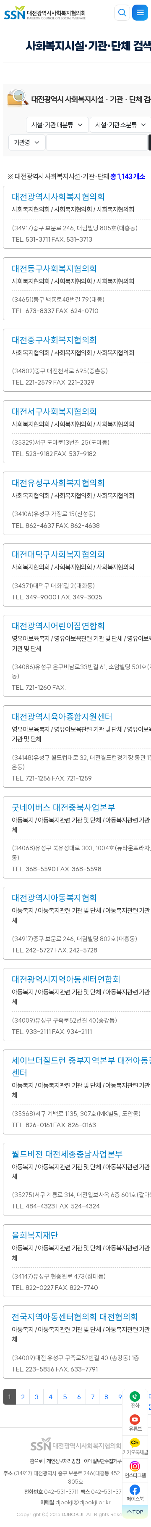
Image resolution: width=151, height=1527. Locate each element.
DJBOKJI (72, 1514)
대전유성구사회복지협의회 (58, 482)
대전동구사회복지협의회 (54, 268)
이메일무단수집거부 (102, 1461)
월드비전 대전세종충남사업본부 (67, 1154)
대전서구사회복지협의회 (54, 411)
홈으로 (36, 1461)
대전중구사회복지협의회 (54, 340)
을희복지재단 (35, 1235)
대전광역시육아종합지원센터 (62, 716)
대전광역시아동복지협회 (54, 897)
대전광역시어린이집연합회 (58, 625)
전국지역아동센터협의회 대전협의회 (75, 1316)
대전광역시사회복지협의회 (58, 196)
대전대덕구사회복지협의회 (58, 554)
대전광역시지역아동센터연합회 (66, 979)
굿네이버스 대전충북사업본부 (63, 807)
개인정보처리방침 (63, 1461)
